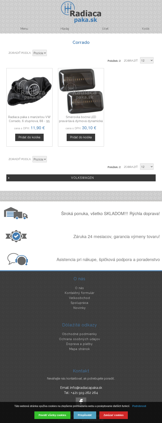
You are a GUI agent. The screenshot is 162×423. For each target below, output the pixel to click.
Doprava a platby (79, 344)
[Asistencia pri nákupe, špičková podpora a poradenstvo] (17, 264)
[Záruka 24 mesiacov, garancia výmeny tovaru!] (17, 241)
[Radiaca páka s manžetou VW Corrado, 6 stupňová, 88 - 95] (29, 91)
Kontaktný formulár (79, 293)
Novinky (79, 308)
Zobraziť (131, 60)
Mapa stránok (79, 349)
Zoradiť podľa (19, 52)
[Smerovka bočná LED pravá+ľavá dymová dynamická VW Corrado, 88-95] (81, 91)
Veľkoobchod (79, 298)
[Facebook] (81, 401)
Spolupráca (79, 302)
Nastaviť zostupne (50, 53)
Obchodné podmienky (79, 334)
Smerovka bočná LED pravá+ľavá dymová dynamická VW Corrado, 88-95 (81, 121)
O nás (79, 288)
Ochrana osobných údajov (79, 339)
